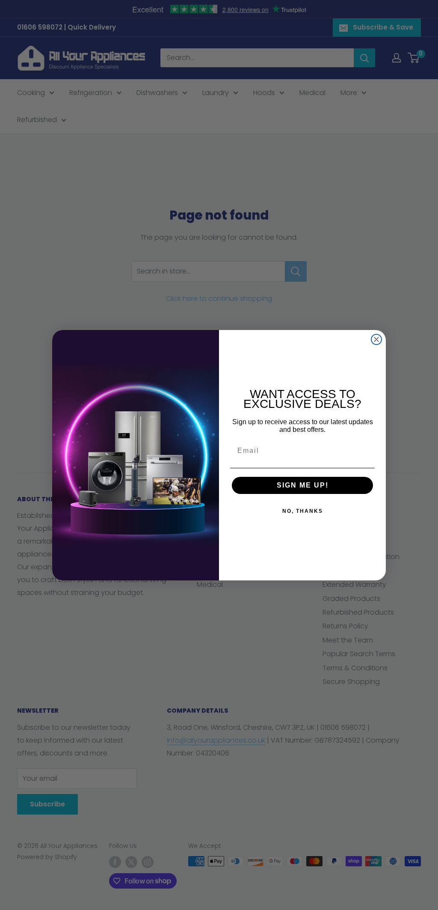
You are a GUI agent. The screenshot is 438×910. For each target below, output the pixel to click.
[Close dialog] (376, 339)
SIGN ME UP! (302, 485)
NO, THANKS (302, 511)
